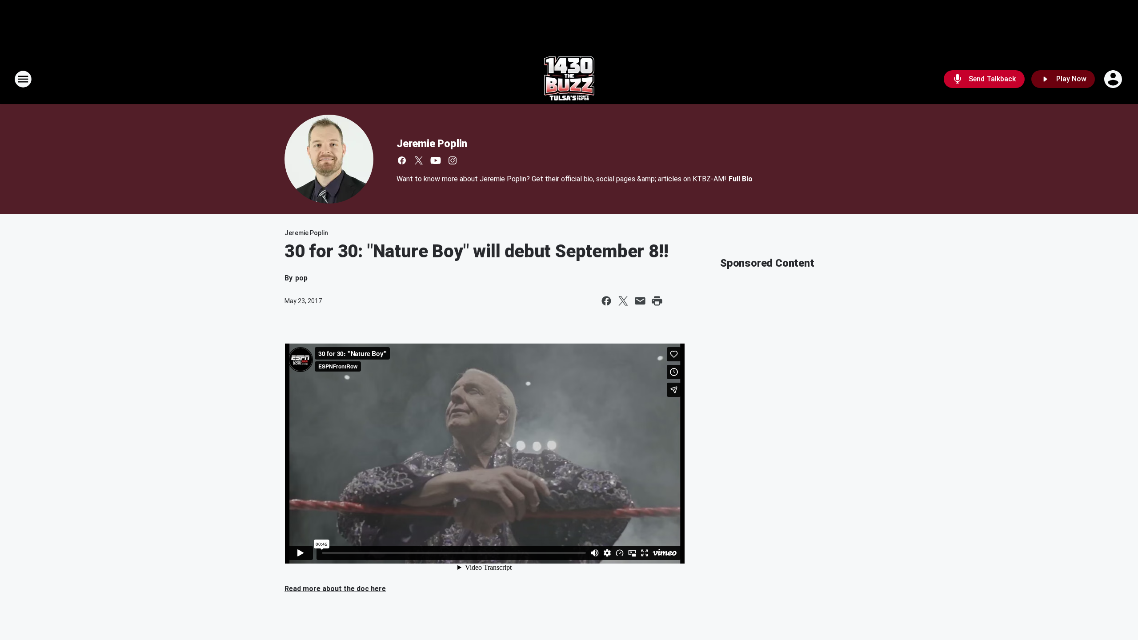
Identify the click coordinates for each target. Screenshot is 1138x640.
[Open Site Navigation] (23, 79)
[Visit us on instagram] (452, 160)
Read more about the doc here (335, 588)
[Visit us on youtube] (435, 160)
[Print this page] (657, 301)
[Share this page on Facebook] (606, 301)
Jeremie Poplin (432, 143)
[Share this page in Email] (640, 301)
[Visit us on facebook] (402, 160)
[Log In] (1114, 79)
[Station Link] (569, 79)
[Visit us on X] (418, 160)
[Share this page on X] (623, 301)
